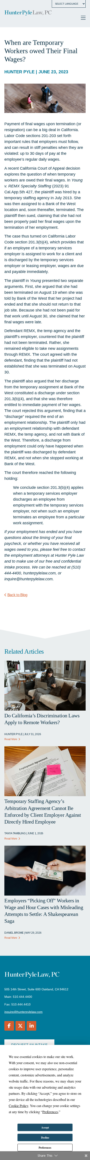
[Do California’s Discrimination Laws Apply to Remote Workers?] (45, 709)
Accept (45, 1127)
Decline (45, 1137)
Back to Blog (17, 595)
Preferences (45, 1147)
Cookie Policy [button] (18, 1105)
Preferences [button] (50, 1111)
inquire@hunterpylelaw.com (23, 1012)
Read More (10, 739)
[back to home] (28, 14)
